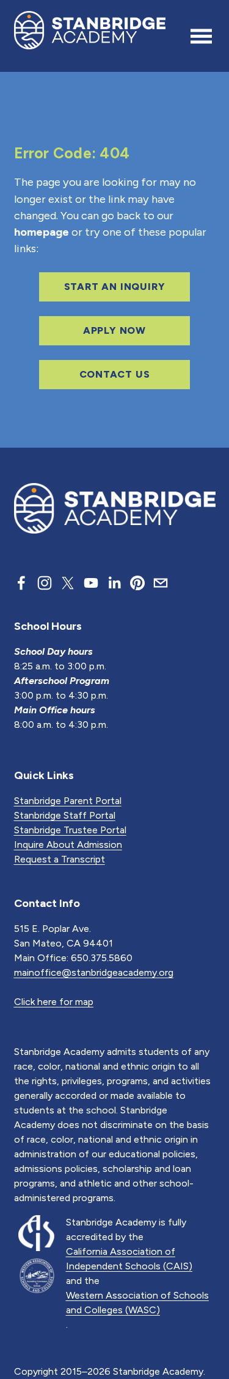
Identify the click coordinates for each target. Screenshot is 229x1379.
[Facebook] (21, 583)
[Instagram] (44, 583)
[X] (67, 583)
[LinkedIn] (114, 583)
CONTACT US (114, 374)
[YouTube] (91, 583)
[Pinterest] (137, 583)
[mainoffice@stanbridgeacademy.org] (160, 583)
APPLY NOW (114, 330)
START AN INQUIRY (114, 286)
